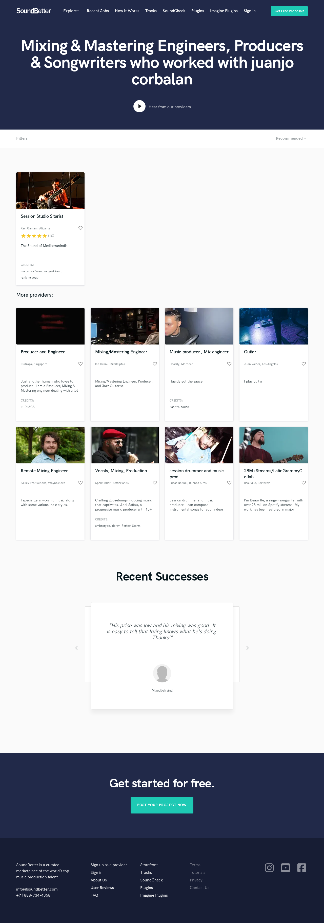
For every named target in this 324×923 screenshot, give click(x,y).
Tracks (151, 11)
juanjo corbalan (31, 271)
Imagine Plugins (224, 11)
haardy (174, 407)
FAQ (94, 895)
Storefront (149, 865)
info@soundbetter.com (36, 889)
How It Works (127, 11)
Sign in (250, 11)
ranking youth (30, 278)
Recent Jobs (98, 11)
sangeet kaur (52, 271)
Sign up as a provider (109, 865)
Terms (195, 865)
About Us (99, 880)
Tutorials (197, 872)
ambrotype (102, 526)
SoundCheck (174, 11)
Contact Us (199, 887)
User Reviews (102, 887)
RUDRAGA (28, 407)
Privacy (196, 880)
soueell (185, 407)
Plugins (197, 11)
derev (115, 526)
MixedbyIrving (162, 690)
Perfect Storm (131, 526)
